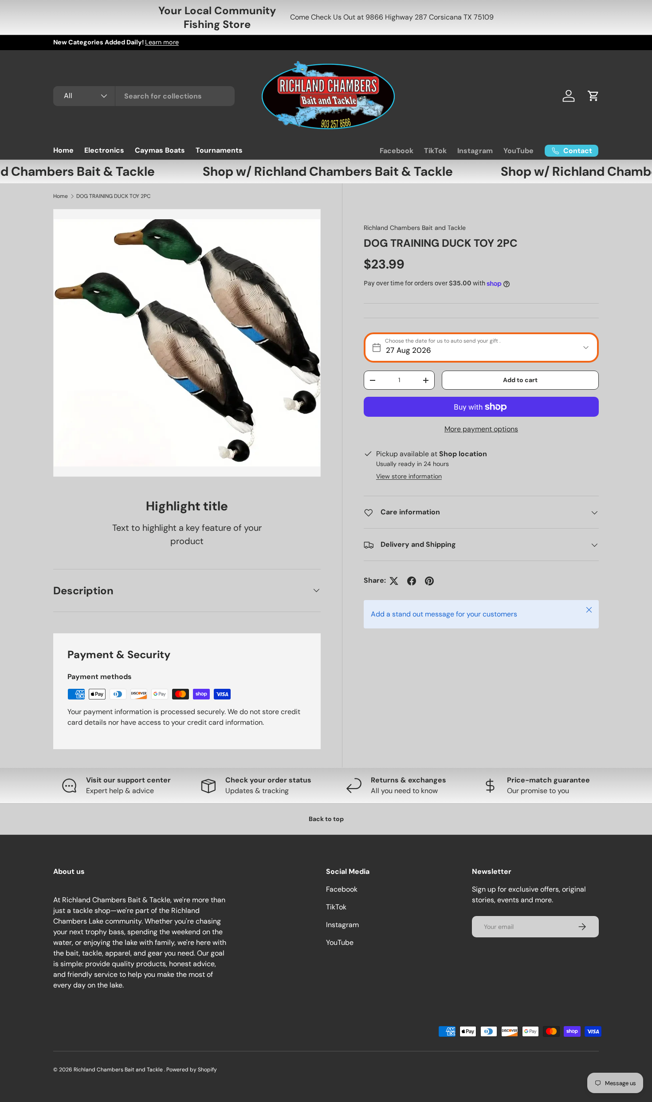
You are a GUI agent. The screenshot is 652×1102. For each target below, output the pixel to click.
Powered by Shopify (191, 1069)
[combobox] (144, 96)
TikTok (435, 150)
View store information (409, 477)
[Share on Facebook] (411, 581)
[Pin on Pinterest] (429, 581)
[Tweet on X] (394, 581)
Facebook (396, 150)
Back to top (326, 819)
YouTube (518, 150)
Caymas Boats (160, 150)
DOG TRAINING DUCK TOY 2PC (113, 196)
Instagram (475, 150)
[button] (593, 96)
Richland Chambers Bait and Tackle (415, 228)
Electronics (104, 150)
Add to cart (520, 380)
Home (63, 150)
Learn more (162, 42)
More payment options (481, 429)
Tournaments (219, 150)
